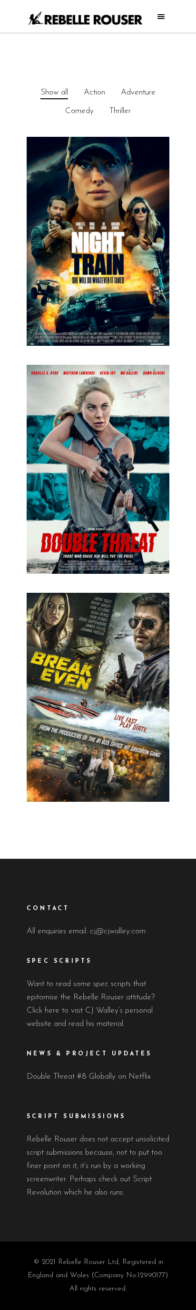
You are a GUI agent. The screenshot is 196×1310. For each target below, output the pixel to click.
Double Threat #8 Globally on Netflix (89, 1077)
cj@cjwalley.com (118, 931)
